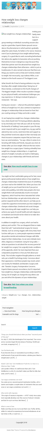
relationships (36, 295)
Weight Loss (13, 295)
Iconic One (10, 430)
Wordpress (32, 430)
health (7, 26)
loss (29, 295)
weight (4, 297)
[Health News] (21, 9)
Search (3, 324)
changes (24, 295)
